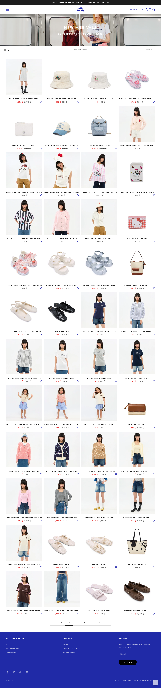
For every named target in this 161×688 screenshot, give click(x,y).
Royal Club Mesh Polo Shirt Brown (24, 611)
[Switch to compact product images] (13, 49)
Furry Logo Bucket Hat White (61, 99)
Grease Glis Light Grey (99, 611)
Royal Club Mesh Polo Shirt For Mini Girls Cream (24, 424)
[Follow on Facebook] (7, 672)
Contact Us (11, 652)
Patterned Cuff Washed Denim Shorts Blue (137, 518)
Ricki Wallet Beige (137, 424)
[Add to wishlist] (40, 101)
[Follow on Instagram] (14, 672)
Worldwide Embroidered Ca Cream (61, 145)
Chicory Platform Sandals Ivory (61, 285)
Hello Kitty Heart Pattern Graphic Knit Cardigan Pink (137, 145)
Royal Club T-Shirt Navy (137, 378)
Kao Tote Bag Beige (137, 564)
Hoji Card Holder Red (137, 238)
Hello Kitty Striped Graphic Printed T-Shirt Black (24, 238)
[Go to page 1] (54, 622)
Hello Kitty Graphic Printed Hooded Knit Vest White (61, 192)
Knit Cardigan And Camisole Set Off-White (137, 471)
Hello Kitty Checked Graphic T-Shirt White (24, 192)
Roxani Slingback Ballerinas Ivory (24, 331)
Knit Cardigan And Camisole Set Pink (24, 518)
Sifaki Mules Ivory (62, 564)
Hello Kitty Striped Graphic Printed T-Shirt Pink (99, 192)
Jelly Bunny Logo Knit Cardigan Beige (99, 471)
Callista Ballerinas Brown (137, 611)
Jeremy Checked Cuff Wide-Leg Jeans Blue (61, 611)
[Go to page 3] (107, 622)
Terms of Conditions (71, 648)
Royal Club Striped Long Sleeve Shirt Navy (137, 331)
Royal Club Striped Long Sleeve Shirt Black (24, 378)
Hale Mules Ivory (99, 564)
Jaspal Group (68, 644)
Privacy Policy (69, 652)
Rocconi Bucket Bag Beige (137, 285)
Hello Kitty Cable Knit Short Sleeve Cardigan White (99, 238)
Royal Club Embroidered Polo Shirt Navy (99, 331)
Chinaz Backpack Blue (99, 145)
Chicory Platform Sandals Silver (99, 285)
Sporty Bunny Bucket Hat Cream (99, 99)
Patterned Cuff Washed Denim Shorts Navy (99, 518)
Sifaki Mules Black (62, 331)
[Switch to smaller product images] (9, 49)
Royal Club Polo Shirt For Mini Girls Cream (99, 424)
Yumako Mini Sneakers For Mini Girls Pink (24, 285)
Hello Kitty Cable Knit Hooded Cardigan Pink (62, 238)
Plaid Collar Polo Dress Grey (24, 99)
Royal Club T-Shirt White (61, 378)
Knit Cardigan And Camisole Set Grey (61, 518)
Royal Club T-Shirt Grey (99, 378)
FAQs (8, 644)
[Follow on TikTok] (20, 672)
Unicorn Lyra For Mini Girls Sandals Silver (137, 99)
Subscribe (127, 662)
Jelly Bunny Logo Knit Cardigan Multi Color (61, 471)
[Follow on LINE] (27, 672)
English (133, 9)
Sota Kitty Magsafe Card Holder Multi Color (137, 192)
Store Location (12, 648)
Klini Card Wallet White (24, 145)
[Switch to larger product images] (5, 49)
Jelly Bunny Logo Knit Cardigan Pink (24, 471)
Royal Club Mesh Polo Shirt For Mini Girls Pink (61, 424)
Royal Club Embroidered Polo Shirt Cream (24, 564)
